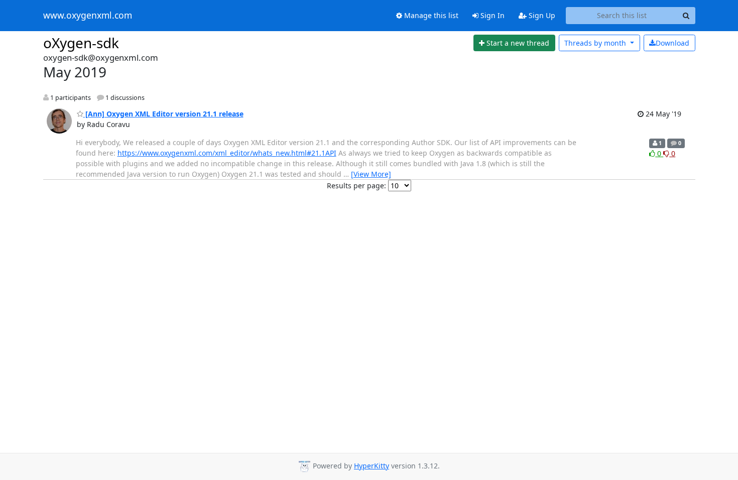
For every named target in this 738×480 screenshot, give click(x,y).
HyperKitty (371, 465)
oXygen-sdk (81, 42)
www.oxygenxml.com (87, 16)
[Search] (686, 15)
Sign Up (541, 15)
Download (672, 43)
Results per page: (356, 185)
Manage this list (430, 15)
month (596, 43)
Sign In (491, 15)
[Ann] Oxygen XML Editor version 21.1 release (163, 113)
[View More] (371, 174)
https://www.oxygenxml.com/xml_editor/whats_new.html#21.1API (226, 153)
